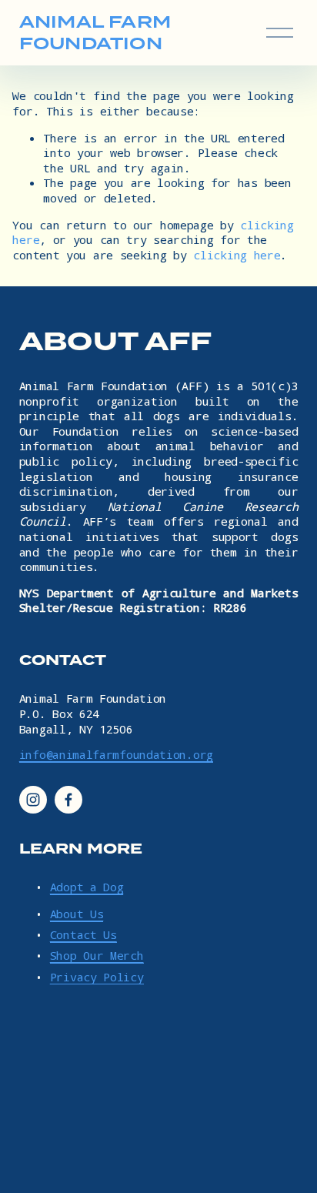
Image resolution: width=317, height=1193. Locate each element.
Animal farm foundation (95, 32)
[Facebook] (68, 800)
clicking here (236, 254)
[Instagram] (33, 800)
